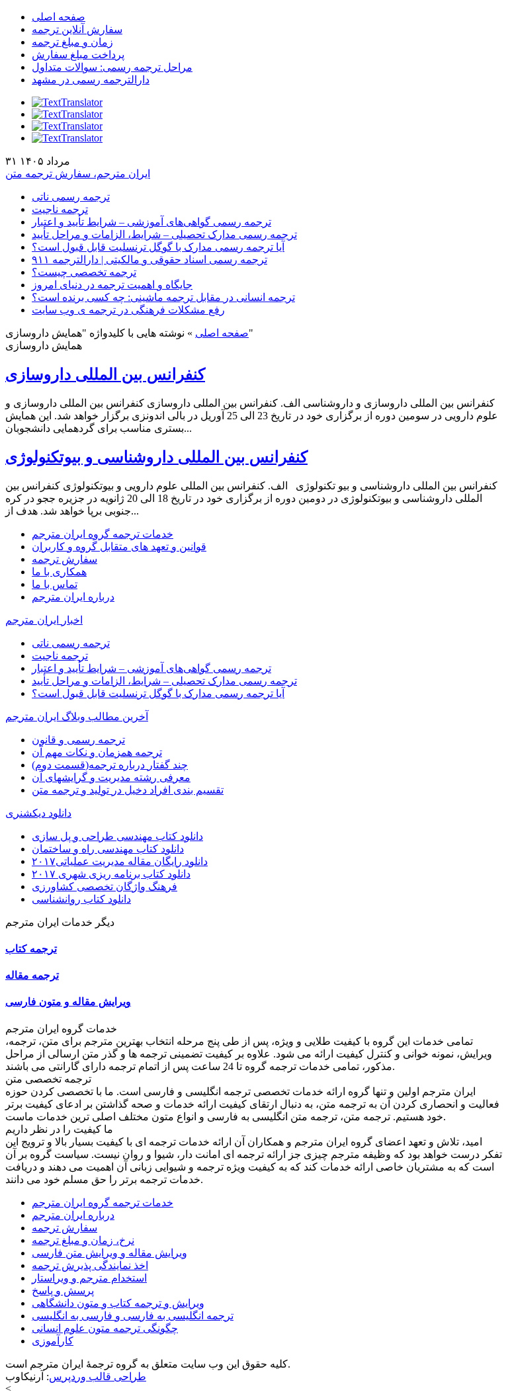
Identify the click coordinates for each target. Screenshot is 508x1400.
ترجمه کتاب (31, 948)
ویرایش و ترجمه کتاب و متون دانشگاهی (118, 1303)
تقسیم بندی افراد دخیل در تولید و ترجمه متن (128, 790)
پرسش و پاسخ (63, 1290)
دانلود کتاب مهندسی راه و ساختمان (108, 848)
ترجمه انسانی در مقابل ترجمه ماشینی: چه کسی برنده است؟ (163, 297)
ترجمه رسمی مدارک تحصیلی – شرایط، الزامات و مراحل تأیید (164, 234)
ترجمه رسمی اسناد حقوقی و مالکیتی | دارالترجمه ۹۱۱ (149, 259)
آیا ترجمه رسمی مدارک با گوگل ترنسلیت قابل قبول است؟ (158, 247)
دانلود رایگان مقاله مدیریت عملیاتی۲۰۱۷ (120, 861)
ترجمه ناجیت (60, 209)
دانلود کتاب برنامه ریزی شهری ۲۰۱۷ (111, 874)
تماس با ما (54, 584)
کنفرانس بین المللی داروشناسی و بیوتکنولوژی (156, 457)
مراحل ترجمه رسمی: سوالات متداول (112, 67)
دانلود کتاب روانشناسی (81, 899)
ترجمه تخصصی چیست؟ (84, 272)
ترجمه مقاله (32, 975)
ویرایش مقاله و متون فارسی (68, 1001)
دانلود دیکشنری (38, 813)
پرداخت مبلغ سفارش (78, 54)
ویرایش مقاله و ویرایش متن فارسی (109, 1252)
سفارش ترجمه (64, 559)
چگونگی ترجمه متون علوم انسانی (105, 1328)
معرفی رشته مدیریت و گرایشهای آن (111, 777)
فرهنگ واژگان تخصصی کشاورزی (104, 886)
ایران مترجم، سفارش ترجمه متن (77, 173)
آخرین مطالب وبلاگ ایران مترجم (76, 716)
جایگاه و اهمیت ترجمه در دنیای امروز (112, 284)
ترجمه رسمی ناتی (71, 196)
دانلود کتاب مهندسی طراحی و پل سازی (117, 836)
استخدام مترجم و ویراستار (89, 1278)
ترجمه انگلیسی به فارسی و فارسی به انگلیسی (132, 1315)
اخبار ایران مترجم (44, 620)
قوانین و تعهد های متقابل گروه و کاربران (119, 546)
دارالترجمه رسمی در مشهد (90, 79)
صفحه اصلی (58, 16)
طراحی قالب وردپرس (97, 1376)
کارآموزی (52, 1340)
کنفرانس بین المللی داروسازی (105, 374)
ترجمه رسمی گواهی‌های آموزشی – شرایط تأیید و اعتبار (151, 221)
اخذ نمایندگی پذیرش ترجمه (90, 1265)
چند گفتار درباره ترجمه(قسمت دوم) (110, 764)
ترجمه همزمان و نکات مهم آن (97, 752)
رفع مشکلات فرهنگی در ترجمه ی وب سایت (128, 309)
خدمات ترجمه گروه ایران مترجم (102, 534)
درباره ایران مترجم (73, 596)
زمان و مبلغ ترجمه (72, 42)
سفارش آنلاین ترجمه (77, 29)
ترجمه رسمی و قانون (78, 739)
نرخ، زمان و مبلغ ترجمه (83, 1240)
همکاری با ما (59, 571)
